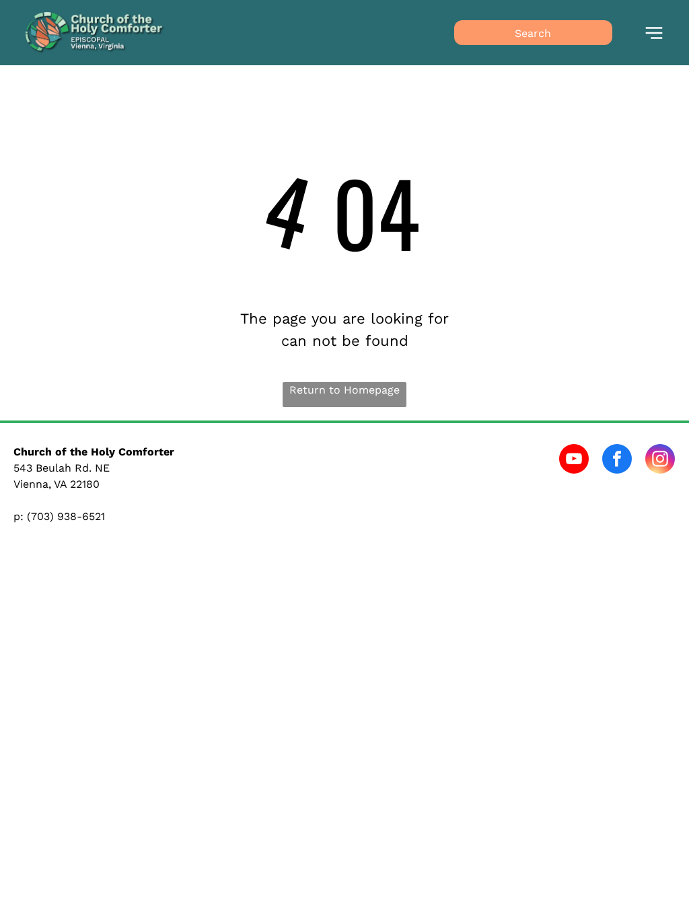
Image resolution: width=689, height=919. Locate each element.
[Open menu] (654, 33)
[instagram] (660, 460)
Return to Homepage (344, 389)
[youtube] (574, 460)
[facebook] (617, 460)
